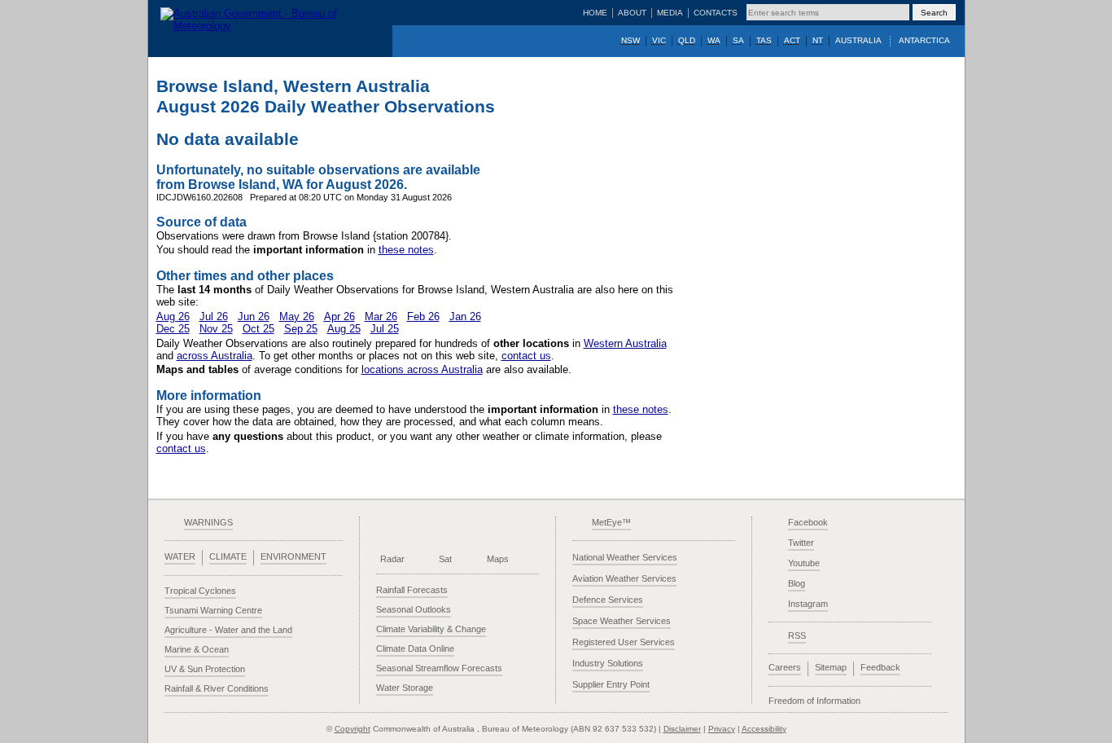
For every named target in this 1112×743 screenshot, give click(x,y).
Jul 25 (384, 329)
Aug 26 (173, 316)
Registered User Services (623, 642)
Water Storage (404, 687)
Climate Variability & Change (431, 629)
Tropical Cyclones (200, 591)
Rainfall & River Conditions (216, 688)
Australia (858, 40)
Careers (784, 667)
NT (817, 40)
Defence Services (607, 600)
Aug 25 (344, 329)
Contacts (716, 12)
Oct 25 (258, 329)
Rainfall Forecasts (412, 590)
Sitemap (831, 667)
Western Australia (625, 343)
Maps (498, 559)
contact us (526, 356)
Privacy (721, 728)
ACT (792, 40)
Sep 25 (300, 329)
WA (713, 40)
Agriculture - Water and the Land (228, 630)
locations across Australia (422, 369)
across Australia (214, 356)
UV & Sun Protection (204, 669)
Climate (228, 556)
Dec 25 (173, 329)
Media (670, 12)
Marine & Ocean (196, 649)
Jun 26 (253, 316)
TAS (764, 40)
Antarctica (924, 40)
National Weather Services (624, 557)
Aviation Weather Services (624, 578)
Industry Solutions (607, 663)
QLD (686, 40)
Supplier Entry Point (611, 684)
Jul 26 (213, 316)
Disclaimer (682, 728)
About (632, 12)
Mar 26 (381, 316)
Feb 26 (423, 316)
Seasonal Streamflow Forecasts (439, 668)
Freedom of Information (814, 701)
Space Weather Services (621, 621)
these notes (406, 250)
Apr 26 (339, 316)
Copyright (352, 728)
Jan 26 (465, 316)
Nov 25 (216, 329)
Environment (293, 556)
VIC (659, 40)
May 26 (296, 316)
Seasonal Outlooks (413, 609)
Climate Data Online (415, 648)
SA (738, 40)
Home (595, 12)
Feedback (880, 667)
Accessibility (764, 728)
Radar (392, 559)
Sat (445, 559)
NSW (630, 40)
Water (179, 556)
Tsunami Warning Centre (213, 610)
